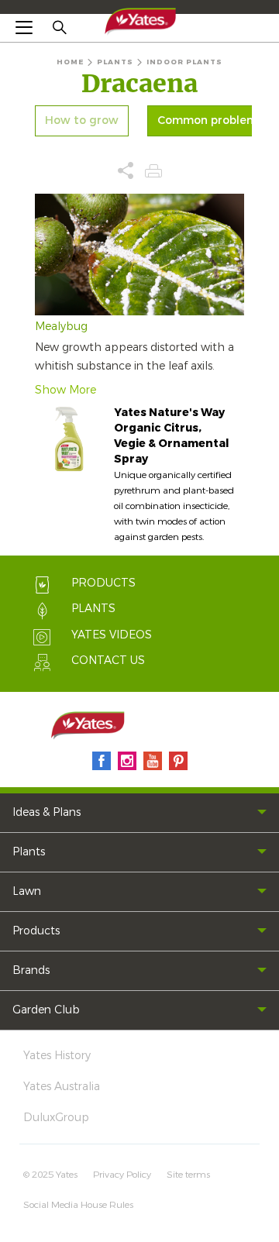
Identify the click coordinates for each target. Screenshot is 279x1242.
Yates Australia (61, 1086)
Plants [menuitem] (28, 852)
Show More (65, 390)
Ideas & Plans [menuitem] (46, 812)
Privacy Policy (122, 1174)
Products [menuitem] (36, 931)
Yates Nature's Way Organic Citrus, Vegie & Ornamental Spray (171, 435)
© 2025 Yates (50, 1174)
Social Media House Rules (78, 1205)
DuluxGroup (56, 1117)
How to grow (82, 120)
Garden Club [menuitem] (46, 1010)
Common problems (210, 120)
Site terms (188, 1174)
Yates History (57, 1055)
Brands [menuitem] (31, 970)
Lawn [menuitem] (26, 891)
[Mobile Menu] (24, 27)
